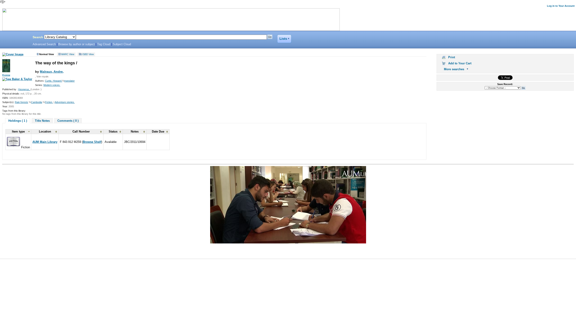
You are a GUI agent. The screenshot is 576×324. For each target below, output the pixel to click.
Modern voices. (51, 85)
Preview (6, 75)
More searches (454, 69)
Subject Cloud (122, 44)
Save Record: (505, 84)
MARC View (67, 54)
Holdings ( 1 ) (17, 120)
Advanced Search (44, 44)
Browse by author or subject (76, 44)
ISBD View (88, 54)
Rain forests (21, 102)
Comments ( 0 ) (68, 120)
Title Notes (42, 120)
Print (451, 57)
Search (38, 37)
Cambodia (36, 102)
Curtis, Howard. (53, 80)
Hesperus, (24, 89)
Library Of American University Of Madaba (15, 37)
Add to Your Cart (459, 63)
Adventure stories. (65, 102)
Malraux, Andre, (52, 71)
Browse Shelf (92, 142)
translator (69, 80)
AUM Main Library (44, 142)
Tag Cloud (103, 44)
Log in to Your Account (561, 5)
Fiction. (49, 102)
